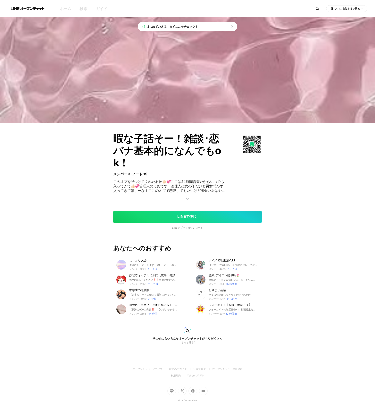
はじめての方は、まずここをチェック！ (172, 26)
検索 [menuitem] (83, 8)
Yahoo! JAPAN (195, 375)
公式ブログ (202, 368)
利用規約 (179, 375)
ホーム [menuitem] (65, 8)
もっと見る (187, 342)
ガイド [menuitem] (101, 8)
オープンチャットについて (150, 368)
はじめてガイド (181, 368)
